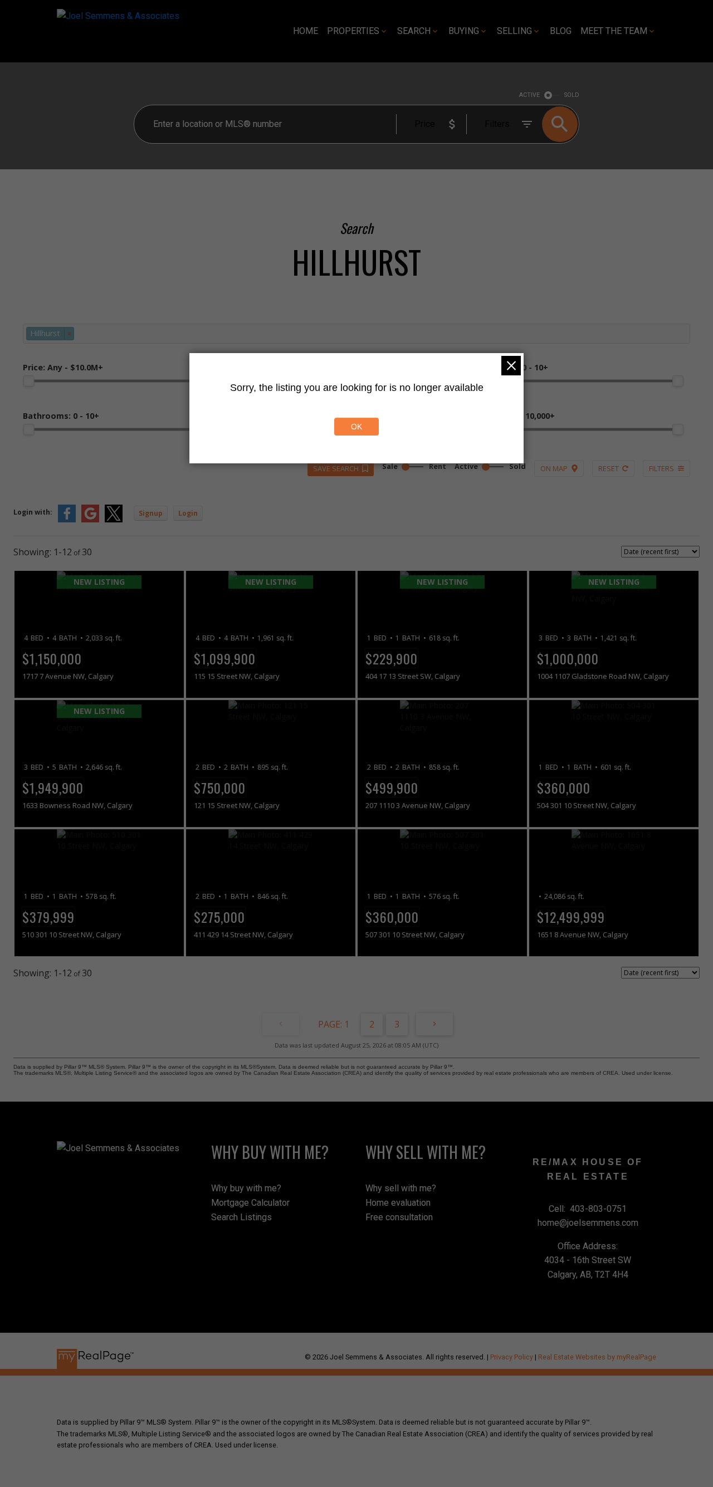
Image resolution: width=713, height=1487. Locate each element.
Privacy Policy (511, 1357)
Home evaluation (398, 1202)
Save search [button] (336, 468)
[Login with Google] (90, 520)
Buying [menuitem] (463, 31)
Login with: (32, 512)
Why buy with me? (246, 1188)
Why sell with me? (400, 1188)
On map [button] (554, 468)
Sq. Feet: (515, 415)
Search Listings (241, 1217)
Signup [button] (151, 513)
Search (414, 31)
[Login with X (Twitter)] (114, 520)
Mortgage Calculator (250, 1202)
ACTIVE (529, 95)
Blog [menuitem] (561, 31)
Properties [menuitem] (353, 31)
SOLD (571, 95)
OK (356, 426)
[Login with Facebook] (67, 520)
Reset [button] (608, 468)
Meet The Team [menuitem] (613, 31)
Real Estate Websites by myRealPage (597, 1357)
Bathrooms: (61, 415)
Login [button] (188, 513)
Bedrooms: (512, 367)
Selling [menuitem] (514, 31)
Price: (63, 367)
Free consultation (399, 1217)
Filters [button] (661, 468)
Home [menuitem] (305, 31)
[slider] (28, 381)
